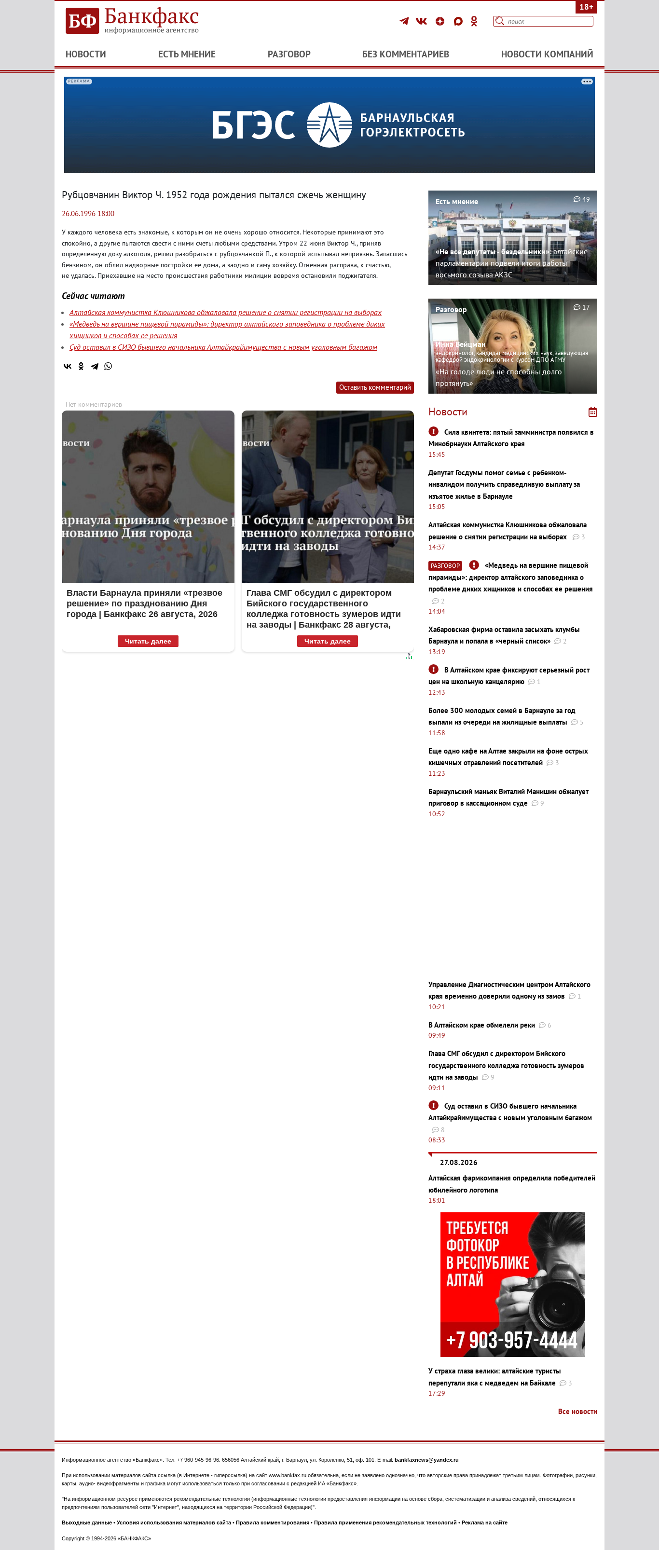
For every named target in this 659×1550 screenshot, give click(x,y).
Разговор (289, 54)
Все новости (577, 1411)
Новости (86, 54)
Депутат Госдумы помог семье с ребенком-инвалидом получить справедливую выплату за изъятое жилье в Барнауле (504, 484)
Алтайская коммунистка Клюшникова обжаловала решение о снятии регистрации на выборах (225, 312)
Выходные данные (87, 1522)
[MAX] (460, 21)
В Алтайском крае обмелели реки (481, 1024)
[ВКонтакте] (422, 21)
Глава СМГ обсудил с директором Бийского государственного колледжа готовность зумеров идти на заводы (506, 1065)
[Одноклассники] (474, 21)
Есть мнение (187, 54)
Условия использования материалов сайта (174, 1522)
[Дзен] (441, 21)
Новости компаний (547, 54)
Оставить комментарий (375, 387)
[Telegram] (405, 21)
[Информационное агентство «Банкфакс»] (146, 21)
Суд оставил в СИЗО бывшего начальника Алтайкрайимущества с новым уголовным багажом (223, 347)
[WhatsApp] (108, 366)
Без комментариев (405, 54)
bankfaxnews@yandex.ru (427, 1460)
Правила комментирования (272, 1522)
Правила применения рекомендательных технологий (385, 1522)
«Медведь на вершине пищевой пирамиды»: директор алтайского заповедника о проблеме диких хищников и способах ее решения (510, 577)
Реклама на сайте (485, 1522)
